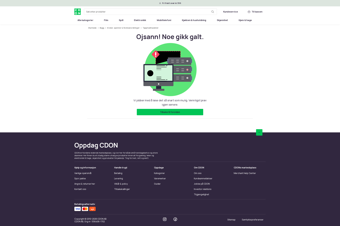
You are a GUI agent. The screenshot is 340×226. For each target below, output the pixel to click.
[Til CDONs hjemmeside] (77, 11)
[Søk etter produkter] (212, 11)
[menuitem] (85, 20)
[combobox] (150, 11)
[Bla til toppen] (259, 132)
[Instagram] (164, 219)
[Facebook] (175, 219)
